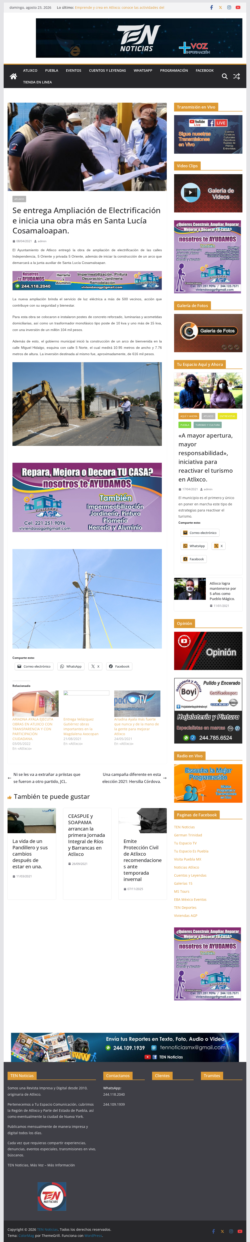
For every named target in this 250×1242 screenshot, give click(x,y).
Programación (174, 70)
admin (42, 241)
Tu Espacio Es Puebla (191, 851)
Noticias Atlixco (186, 867)
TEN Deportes (185, 907)
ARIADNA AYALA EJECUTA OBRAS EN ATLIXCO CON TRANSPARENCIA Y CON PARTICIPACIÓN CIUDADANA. (32, 729)
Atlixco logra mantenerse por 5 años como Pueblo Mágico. (223, 591)
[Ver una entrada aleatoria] (236, 76)
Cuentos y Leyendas (107, 70)
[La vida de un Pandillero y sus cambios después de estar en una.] (32, 811)
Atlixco (30, 70)
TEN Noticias (184, 827)
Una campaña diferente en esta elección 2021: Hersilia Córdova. (131, 778)
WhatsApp (143, 70)
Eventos (73, 70)
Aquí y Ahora (188, 416)
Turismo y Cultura (208, 425)
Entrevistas (227, 416)
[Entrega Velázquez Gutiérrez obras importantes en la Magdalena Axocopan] (86, 704)
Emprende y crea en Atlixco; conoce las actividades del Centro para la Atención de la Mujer (119, 10)
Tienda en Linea (37, 82)
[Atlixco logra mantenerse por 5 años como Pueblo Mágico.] (190, 594)
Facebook (205, 70)
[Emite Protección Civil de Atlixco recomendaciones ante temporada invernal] (143, 811)
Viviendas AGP (185, 915)
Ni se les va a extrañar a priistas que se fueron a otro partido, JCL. (46, 778)
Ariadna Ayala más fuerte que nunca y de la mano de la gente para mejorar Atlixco (136, 726)
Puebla (51, 70)
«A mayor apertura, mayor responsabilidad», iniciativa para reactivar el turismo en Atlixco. (205, 457)
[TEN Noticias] (13, 76)
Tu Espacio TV (185, 843)
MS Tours (181, 891)
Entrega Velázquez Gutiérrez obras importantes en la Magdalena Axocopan (81, 726)
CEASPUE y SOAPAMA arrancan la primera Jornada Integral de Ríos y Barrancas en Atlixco (86, 835)
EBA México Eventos (190, 899)
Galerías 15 (183, 883)
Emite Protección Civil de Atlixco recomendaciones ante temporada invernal (143, 860)
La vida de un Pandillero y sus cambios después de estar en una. (30, 854)
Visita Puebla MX (187, 859)
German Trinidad (188, 835)
